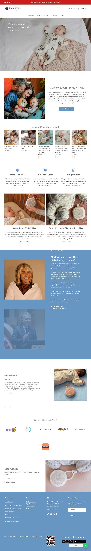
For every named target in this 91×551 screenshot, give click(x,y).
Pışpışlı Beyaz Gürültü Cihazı (13, 505)
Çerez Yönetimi (30, 506)
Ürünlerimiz (31, 15)
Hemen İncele (66, 109)
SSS (62, 15)
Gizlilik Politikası (12, 536)
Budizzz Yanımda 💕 (42, 15)
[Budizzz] (13, 8)
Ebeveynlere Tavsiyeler (12, 521)
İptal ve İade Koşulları (24, 536)
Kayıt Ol (73, 515)
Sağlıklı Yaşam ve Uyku (12, 518)
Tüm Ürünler (9, 502)
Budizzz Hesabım (31, 502)
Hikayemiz (54, 15)
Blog (27, 508)
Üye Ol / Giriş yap (31, 504)
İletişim (40, 536)
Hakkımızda (33, 536)
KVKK (5, 536)
